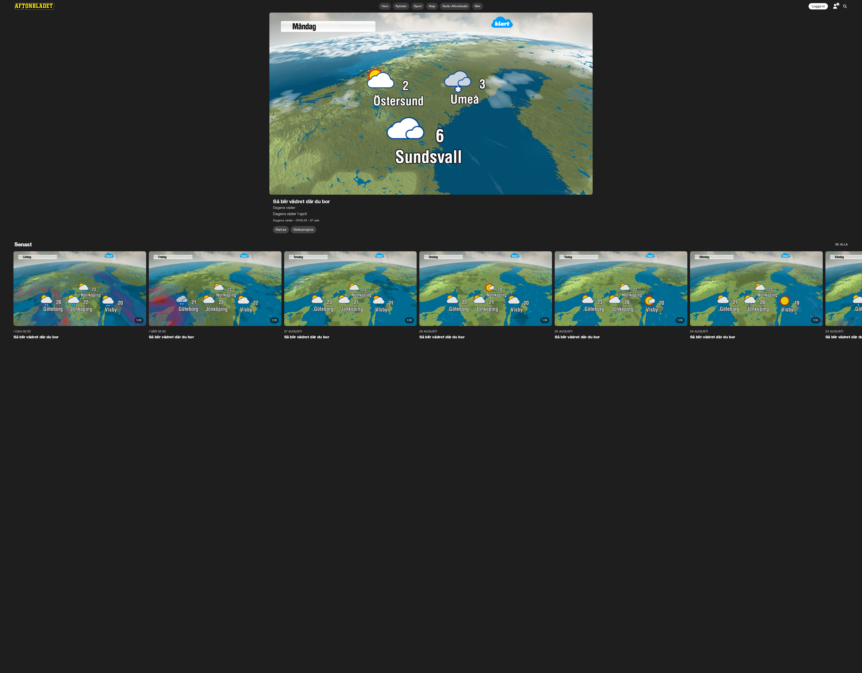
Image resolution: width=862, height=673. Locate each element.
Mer (477, 6)
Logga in (818, 6)
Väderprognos (303, 230)
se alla (841, 244)
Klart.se (281, 230)
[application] (431, 104)
